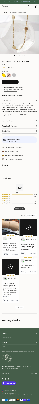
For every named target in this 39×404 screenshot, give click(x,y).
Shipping (4, 95)
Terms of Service (10, 394)
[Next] (35, 2)
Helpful (6, 255)
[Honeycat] (6, 6)
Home (5, 12)
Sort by (23, 215)
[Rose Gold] (9, 75)
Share (6, 165)
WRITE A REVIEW (19, 209)
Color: (5, 71)
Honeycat (13, 393)
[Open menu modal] (32, 6)
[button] (19, 67)
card (21, 155)
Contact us (18, 159)
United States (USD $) (9, 390)
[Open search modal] (28, 6)
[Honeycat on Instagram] (6, 379)
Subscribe (34, 373)
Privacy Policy (18, 394)
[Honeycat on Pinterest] (8, 379)
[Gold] (4, 75)
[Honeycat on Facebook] (3, 379)
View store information (10, 91)
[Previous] (5, 2)
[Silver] (14, 75)
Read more (6, 296)
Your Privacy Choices (29, 394)
